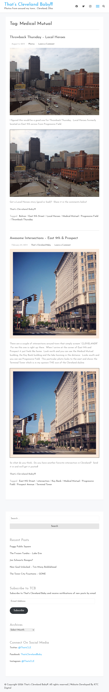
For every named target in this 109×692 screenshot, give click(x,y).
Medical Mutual (70, 216)
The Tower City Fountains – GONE (28, 574)
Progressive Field (89, 216)
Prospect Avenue (25, 484)
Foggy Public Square (20, 547)
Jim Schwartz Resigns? (21, 560)
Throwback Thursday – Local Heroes (37, 37)
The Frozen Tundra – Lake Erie (26, 553)
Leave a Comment (46, 44)
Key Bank (56, 481)
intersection (43, 481)
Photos (31, 44)
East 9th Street (36, 216)
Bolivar (22, 216)
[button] (103, 6)
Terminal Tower (44, 484)
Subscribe (18, 610)
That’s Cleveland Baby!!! (28, 4)
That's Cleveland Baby (41, 245)
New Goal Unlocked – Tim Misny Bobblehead (33, 567)
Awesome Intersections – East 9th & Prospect (44, 238)
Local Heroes (53, 216)
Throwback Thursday (22, 220)
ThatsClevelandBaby (31, 654)
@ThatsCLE (24, 648)
